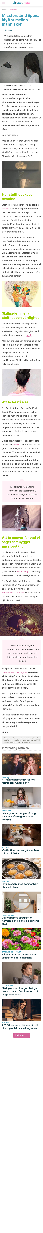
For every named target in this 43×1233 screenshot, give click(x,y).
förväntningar (23, 571)
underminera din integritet (14, 672)
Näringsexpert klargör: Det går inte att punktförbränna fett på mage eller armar (20, 991)
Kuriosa (5, 848)
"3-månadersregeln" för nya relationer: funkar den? (18, 781)
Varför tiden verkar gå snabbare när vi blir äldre (21, 852)
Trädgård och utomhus (12, 952)
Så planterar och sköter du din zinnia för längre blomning (19, 956)
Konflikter (13, 10)
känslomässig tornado (13, 592)
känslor (16, 444)
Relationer (6, 777)
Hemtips (5, 881)
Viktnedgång (7, 986)
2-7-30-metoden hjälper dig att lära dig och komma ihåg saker (20, 1027)
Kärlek (4, 10)
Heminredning (8, 915)
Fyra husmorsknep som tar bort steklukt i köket (20, 886)
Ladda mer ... (21, 1035)
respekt (28, 335)
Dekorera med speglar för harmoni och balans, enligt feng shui (20, 920)
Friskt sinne (7, 811)
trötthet (5, 208)
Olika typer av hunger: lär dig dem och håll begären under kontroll (19, 816)
